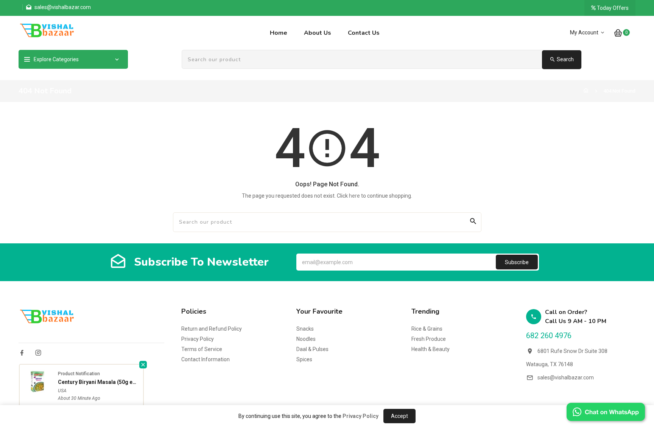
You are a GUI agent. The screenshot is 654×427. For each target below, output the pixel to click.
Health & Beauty (430, 349)
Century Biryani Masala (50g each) (98, 382)
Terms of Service (201, 349)
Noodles (306, 339)
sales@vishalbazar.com (565, 377)
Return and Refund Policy (211, 329)
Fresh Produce (428, 339)
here (354, 196)
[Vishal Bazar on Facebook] (22, 353)
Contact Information (205, 359)
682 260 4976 (548, 335)
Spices (304, 359)
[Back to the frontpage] (586, 91)
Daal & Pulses (312, 349)
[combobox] (381, 59)
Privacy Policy (197, 339)
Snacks (305, 329)
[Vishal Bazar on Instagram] (38, 353)
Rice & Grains (426, 329)
